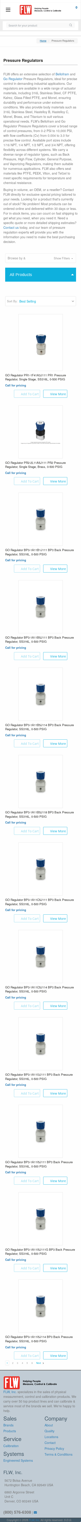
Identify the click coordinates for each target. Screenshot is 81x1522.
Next (39, 1363)
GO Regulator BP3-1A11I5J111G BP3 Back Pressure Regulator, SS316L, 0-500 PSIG (40, 1252)
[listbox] (47, 301)
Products (9, 1431)
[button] (40, 258)
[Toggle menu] (8, 9)
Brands (8, 1425)
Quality (49, 1431)
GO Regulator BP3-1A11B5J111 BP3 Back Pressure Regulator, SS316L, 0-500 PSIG (39, 639)
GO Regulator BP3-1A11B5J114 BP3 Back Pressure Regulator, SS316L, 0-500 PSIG (39, 727)
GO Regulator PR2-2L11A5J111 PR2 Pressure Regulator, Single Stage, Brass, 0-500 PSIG (35, 465)
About (49, 1425)
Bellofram (62, 74)
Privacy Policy (54, 1448)
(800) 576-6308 (17, 1512)
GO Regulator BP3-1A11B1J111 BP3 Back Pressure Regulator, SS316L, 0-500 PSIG (39, 552)
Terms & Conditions (58, 1454)
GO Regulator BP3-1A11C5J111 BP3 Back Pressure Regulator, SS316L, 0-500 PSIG (39, 902)
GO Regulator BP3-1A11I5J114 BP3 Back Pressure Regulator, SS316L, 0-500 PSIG (39, 1339)
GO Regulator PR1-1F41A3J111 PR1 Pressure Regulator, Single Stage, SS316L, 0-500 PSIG (35, 377)
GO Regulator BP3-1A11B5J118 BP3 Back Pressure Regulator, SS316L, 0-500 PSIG (39, 814)
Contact (50, 1442)
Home (43, 40)
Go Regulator (12, 78)
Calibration (11, 1445)
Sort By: (12, 301)
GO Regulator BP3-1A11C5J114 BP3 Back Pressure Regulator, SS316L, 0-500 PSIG (39, 989)
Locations (51, 1436)
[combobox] (36, 25)
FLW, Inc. (34, 1520)
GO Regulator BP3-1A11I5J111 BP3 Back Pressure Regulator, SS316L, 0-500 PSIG (39, 1164)
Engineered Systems (18, 1460)
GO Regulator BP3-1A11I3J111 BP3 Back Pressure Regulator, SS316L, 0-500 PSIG (39, 1077)
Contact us (11, 227)
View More (58, 394)
